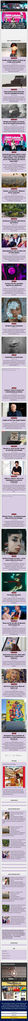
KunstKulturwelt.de (14, 6)
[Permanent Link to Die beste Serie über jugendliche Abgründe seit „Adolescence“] (14, 272)
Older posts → (19, 755)
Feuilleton (15, 58)
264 (14, 755)
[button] (14, 973)
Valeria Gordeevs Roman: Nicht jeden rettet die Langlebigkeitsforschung (14, 92)
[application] (14, 973)
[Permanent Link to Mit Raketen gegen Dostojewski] (14, 310)
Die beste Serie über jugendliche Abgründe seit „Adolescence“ (14, 284)
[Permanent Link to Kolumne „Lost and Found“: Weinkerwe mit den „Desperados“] (14, 181)
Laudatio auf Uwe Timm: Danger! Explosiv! (14, 420)
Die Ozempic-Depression (14, 595)
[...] (13, 794)
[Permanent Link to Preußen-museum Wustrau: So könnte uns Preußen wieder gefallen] (14, 50)
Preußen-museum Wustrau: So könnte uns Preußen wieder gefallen (14, 61)
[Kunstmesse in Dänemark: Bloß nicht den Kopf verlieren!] (5, 846)
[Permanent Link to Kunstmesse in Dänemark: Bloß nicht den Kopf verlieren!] (14, 211)
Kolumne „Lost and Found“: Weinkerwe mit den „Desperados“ (14, 35)
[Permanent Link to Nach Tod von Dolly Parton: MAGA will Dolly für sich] (14, 676)
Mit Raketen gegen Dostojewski (14, 326)
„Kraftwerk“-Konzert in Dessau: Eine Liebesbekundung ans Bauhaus (14, 391)
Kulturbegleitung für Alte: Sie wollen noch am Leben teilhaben (14, 252)
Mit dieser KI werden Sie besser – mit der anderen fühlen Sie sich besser (14, 559)
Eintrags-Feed (5, 953)
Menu (4, 2)
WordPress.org (5, 958)
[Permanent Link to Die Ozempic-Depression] (14, 581)
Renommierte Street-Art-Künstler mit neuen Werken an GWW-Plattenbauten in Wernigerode (14, 737)
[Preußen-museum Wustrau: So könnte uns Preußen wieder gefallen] (5, 818)
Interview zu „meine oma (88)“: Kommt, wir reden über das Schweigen (14, 449)
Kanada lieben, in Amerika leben (14, 357)
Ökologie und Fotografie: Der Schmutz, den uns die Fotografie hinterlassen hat (14, 122)
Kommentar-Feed (6, 955)
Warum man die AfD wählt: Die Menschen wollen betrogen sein (14, 624)
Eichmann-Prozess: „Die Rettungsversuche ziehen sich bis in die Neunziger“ (14, 517)
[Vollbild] (24, 979)
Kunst (14, 733)
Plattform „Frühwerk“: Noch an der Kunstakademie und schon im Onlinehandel (14, 480)
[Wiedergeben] (3, 979)
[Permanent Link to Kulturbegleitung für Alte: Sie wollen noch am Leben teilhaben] (14, 241)
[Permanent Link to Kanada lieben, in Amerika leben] (14, 345)
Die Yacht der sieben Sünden (9, 764)
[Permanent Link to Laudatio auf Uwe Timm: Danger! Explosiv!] (14, 410)
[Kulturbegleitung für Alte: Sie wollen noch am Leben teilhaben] (5, 857)
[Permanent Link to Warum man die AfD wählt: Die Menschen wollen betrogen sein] (14, 613)
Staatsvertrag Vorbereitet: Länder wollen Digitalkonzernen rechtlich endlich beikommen (14, 656)
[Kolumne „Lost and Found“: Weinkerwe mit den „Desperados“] (5, 833)
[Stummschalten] (22, 979)
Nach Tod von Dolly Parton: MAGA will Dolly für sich (14, 687)
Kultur (14, 152)
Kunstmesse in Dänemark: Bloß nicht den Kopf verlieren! (14, 222)
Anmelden (4, 951)
